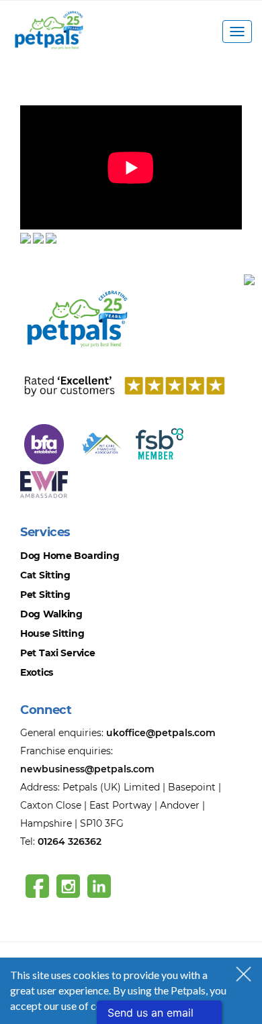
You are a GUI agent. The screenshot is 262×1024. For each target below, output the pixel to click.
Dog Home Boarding (69, 556)
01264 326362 (69, 841)
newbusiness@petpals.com (87, 769)
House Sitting (52, 633)
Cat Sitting (45, 575)
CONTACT (47, 267)
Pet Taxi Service (57, 653)
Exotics (36, 672)
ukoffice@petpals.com (161, 733)
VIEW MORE (51, 97)
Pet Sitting (45, 594)
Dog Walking (51, 614)
